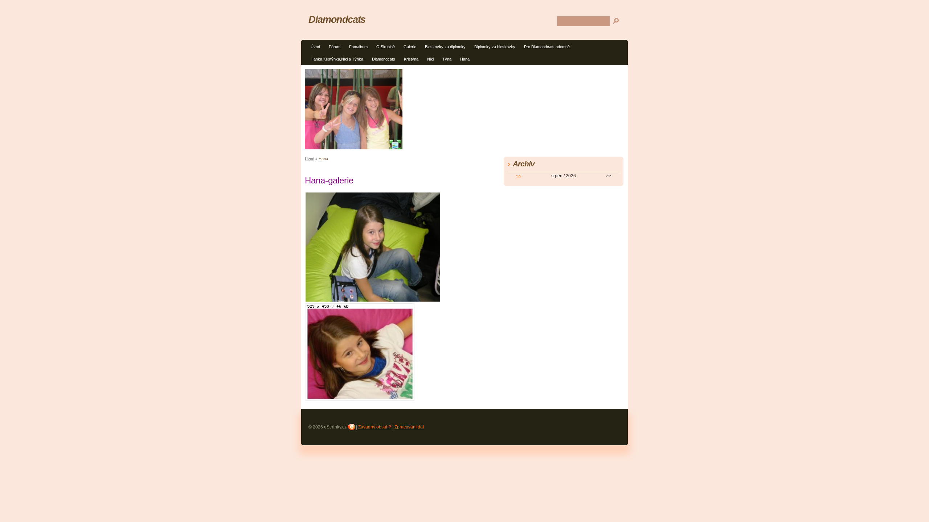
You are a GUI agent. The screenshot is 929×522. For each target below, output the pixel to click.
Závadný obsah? (374, 427)
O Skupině (385, 47)
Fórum (334, 47)
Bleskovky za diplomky (445, 47)
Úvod (315, 47)
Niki (430, 59)
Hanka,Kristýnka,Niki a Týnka (337, 59)
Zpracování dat (409, 427)
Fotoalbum (358, 47)
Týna (446, 59)
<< (518, 175)
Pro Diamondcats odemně (547, 47)
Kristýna (411, 59)
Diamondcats (383, 59)
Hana (465, 59)
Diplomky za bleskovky (494, 47)
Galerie (410, 47)
